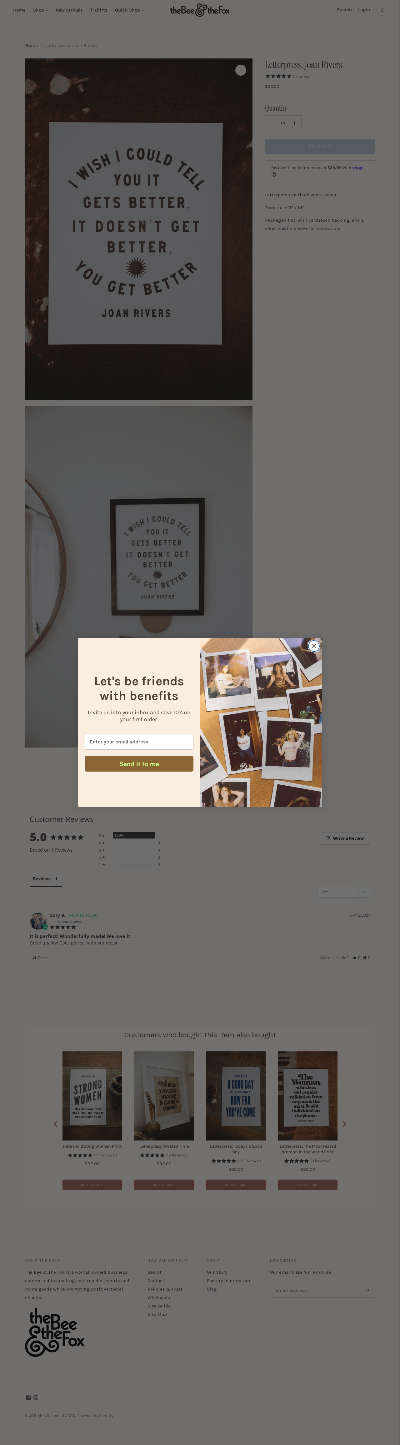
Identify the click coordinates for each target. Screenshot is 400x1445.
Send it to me (139, 763)
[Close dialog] (313, 646)
